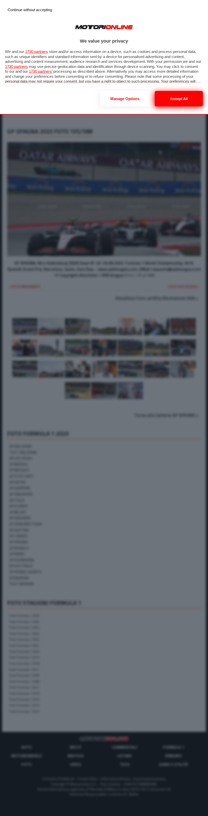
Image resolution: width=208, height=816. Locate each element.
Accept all (179, 99)
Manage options (125, 99)
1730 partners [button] (36, 51)
